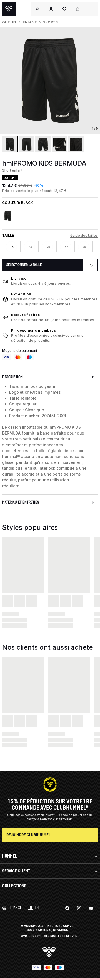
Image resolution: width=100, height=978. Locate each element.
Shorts (50, 22)
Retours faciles (25, 315)
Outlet (9, 22)
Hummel (9, 856)
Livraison (20, 278)
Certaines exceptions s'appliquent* (31, 814)
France (16, 908)
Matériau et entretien (20, 502)
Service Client (16, 870)
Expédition (21, 294)
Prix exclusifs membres (33, 330)
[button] (51, 9)
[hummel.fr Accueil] (9, 9)
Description (12, 377)
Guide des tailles (84, 235)
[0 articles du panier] (77, 9)
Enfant (30, 22)
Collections (14, 885)
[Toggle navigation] (37, 9)
